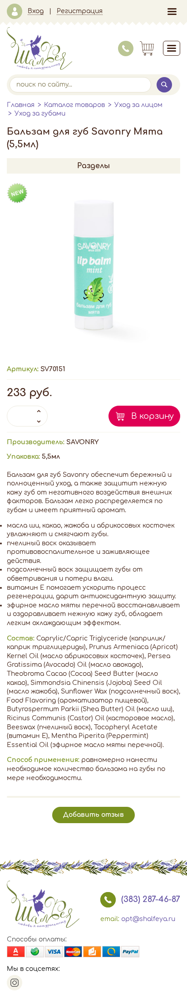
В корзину (152, 416)
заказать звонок (108, 899)
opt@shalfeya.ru (148, 919)
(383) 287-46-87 (150, 899)
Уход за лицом (138, 105)
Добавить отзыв (93, 814)
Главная (20, 105)
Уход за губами (40, 113)
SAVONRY (82, 442)
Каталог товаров (74, 105)
